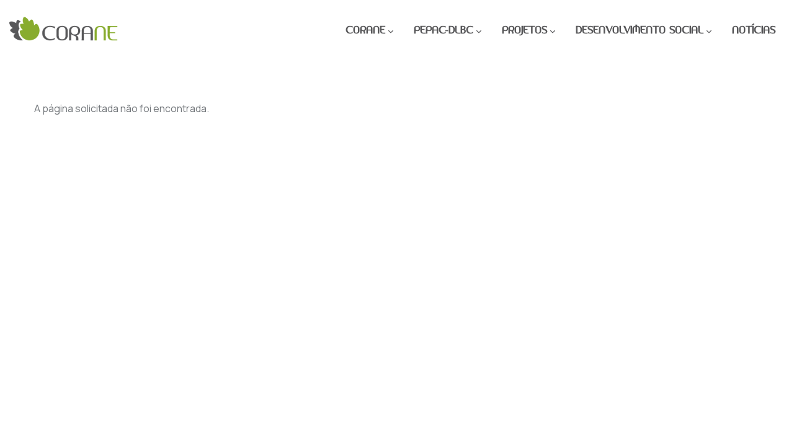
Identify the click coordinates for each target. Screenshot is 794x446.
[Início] (63, 31)
